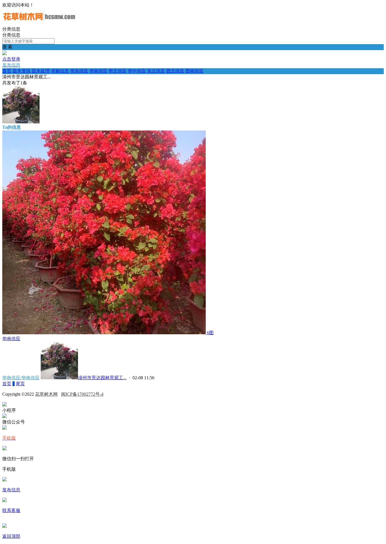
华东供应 (79, 70)
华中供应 (137, 70)
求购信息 (60, 70)
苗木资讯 (21, 70)
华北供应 (118, 70)
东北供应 (156, 70)
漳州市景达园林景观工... (102, 377)
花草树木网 (46, 394)
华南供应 (98, 70)
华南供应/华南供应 (21, 377)
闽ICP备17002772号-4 (82, 394)
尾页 (20, 383)
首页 (6, 70)
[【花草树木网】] (39, 23)
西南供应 (194, 70)
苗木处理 (41, 70)
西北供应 (175, 70)
